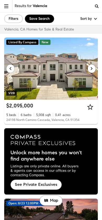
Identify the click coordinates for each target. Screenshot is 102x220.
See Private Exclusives (36, 184)
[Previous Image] (10, 68)
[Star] (90, 107)
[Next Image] (92, 68)
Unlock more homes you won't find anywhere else (46, 156)
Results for (31, 6)
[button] (6, 6)
